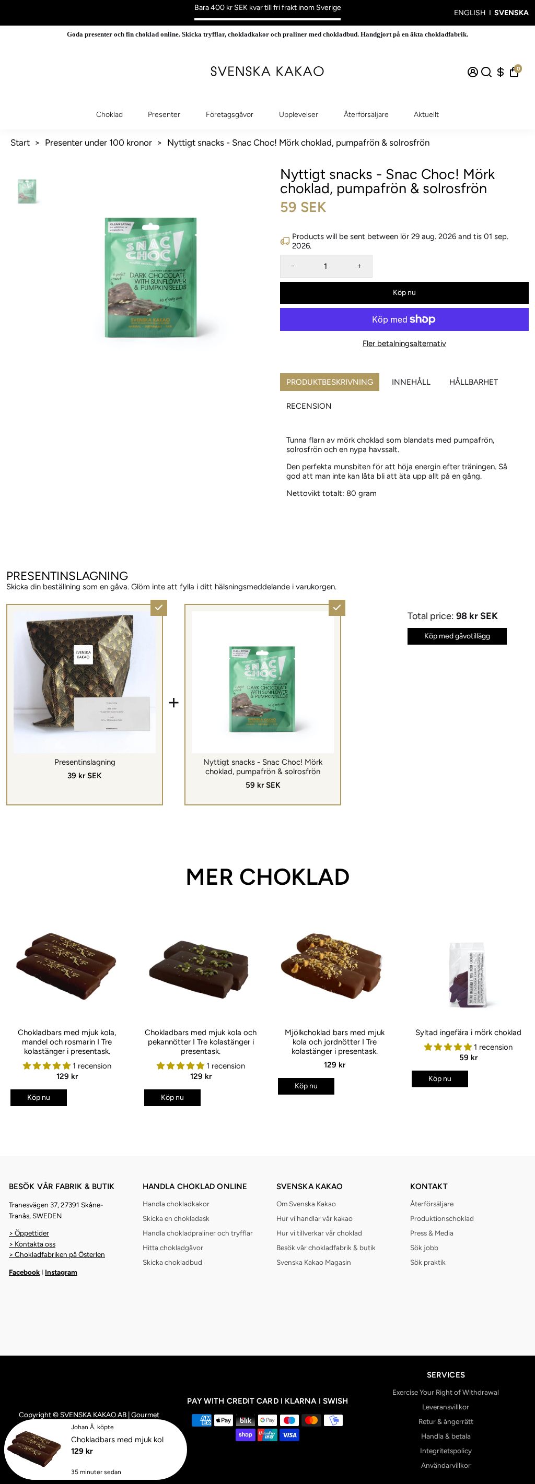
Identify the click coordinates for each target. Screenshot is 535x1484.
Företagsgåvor (229, 114)
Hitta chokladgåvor (173, 1247)
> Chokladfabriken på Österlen (57, 1254)
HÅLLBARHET (473, 382)
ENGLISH (470, 12)
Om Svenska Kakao (306, 1204)
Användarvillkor (446, 1465)
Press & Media (431, 1233)
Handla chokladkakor (176, 1204)
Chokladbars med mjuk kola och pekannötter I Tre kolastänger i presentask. (201, 1042)
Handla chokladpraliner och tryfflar (198, 1233)
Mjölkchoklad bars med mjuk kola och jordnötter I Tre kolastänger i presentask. (335, 1042)
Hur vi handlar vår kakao (314, 1218)
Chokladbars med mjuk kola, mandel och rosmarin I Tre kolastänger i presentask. (67, 1042)
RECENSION (309, 406)
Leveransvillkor (445, 1407)
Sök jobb (424, 1247)
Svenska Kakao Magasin (313, 1262)
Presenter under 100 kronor (98, 142)
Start (20, 142)
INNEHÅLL (411, 382)
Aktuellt (426, 114)
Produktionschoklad (442, 1218)
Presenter (164, 114)
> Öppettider (29, 1233)
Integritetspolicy (446, 1450)
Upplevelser (298, 114)
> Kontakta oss (32, 1244)
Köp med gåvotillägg (457, 636)
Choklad (109, 114)
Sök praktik (428, 1262)
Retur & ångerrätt (445, 1421)
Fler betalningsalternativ (404, 343)
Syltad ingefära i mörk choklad (468, 1032)
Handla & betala (446, 1436)
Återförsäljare (366, 114)
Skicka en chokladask (176, 1218)
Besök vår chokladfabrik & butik (326, 1247)
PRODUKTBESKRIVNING (329, 382)
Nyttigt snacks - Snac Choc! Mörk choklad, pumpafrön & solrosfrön (298, 142)
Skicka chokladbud (172, 1262)
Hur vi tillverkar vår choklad (319, 1233)
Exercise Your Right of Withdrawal (445, 1392)
